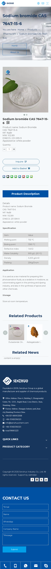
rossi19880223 (11, 430)
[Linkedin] (37, 479)
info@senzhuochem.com (17, 423)
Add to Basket (19, 168)
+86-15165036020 (13, 427)
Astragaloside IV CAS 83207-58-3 (34, 342)
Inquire (19, 161)
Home (15, 46)
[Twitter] (41, 479)
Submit (14, 549)
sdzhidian (32, 475)
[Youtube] (46, 479)
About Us (14, 52)
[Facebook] (32, 479)
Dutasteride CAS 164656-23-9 (16, 342)
